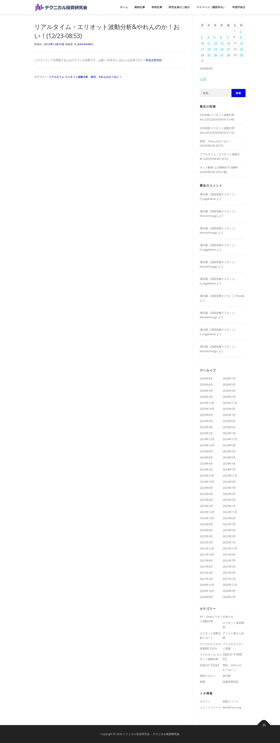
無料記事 (139, 7)
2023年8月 (206, 488)
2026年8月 (206, 378)
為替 (202, 681)
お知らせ (228, 616)
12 (215, 43)
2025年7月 (229, 415)
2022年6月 (206, 530)
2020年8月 (206, 597)
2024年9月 (229, 445)
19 (215, 49)
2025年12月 (207, 403)
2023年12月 (207, 475)
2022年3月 (229, 536)
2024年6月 (206, 457)
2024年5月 (229, 457)
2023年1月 (229, 506)
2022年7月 (229, 524)
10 (202, 43)
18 (208, 49)
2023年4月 (206, 500)
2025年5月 (229, 421)
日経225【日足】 (210, 665)
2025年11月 (230, 403)
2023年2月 (206, 506)
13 (221, 43)
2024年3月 (229, 463)
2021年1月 (229, 579)
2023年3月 (229, 500)
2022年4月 (206, 536)
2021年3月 (229, 572)
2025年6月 (206, 421)
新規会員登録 (154, 60)
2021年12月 (207, 548)
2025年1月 (229, 433)
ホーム (124, 7)
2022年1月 (229, 542)
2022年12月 (207, 512)
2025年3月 (229, 427)
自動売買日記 (231, 681)
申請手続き (239, 7)
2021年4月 (206, 572)
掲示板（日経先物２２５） (216, 194)
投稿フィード (231, 701)
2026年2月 (206, 397)
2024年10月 (207, 445)
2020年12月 (207, 584)
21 (228, 49)
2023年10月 (207, 481)
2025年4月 (206, 427)
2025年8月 (206, 415)
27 (221, 55)
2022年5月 (229, 530)
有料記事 (157, 7)
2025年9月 (229, 409)
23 (241, 49)
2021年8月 (206, 560)
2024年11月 (230, 439)
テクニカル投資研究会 (166, 734)
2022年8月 (206, 524)
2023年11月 (230, 475)
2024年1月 (229, 469)
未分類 (227, 676)
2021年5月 (229, 566)
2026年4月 (206, 390)
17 (202, 49)
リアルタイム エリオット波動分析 (68, 76)
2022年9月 (229, 518)
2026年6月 (206, 384)
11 (208, 43)
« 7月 (203, 79)
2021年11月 (230, 548)
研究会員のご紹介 (179, 7)
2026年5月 (229, 384)
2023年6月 (206, 494)
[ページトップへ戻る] (264, 725)
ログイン (112, 60)
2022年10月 (207, 518)
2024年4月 (206, 463)
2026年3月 (229, 390)
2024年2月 (206, 469)
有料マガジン (208, 676)
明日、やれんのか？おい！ (106, 76)
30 (241, 55)
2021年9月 (229, 554)
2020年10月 (207, 591)
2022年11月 (230, 512)
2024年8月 (206, 451)
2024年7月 (229, 451)
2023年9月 (229, 481)
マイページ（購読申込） (211, 7)
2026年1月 (229, 397)
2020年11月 (230, 584)
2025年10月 (207, 409)
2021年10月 (207, 554)
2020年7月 (229, 597)
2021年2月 (206, 579)
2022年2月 (206, 542)
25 (208, 55)
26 (215, 55)
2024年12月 (207, 439)
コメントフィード (210, 707)
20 (221, 49)
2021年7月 (229, 560)
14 (228, 43)
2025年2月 (206, 433)
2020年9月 (229, 591)
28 (228, 55)
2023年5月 (229, 494)
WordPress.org (232, 707)
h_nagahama (84, 44)
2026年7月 (229, 378)
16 (241, 43)
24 (202, 55)
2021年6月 (206, 566)
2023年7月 (229, 488)
